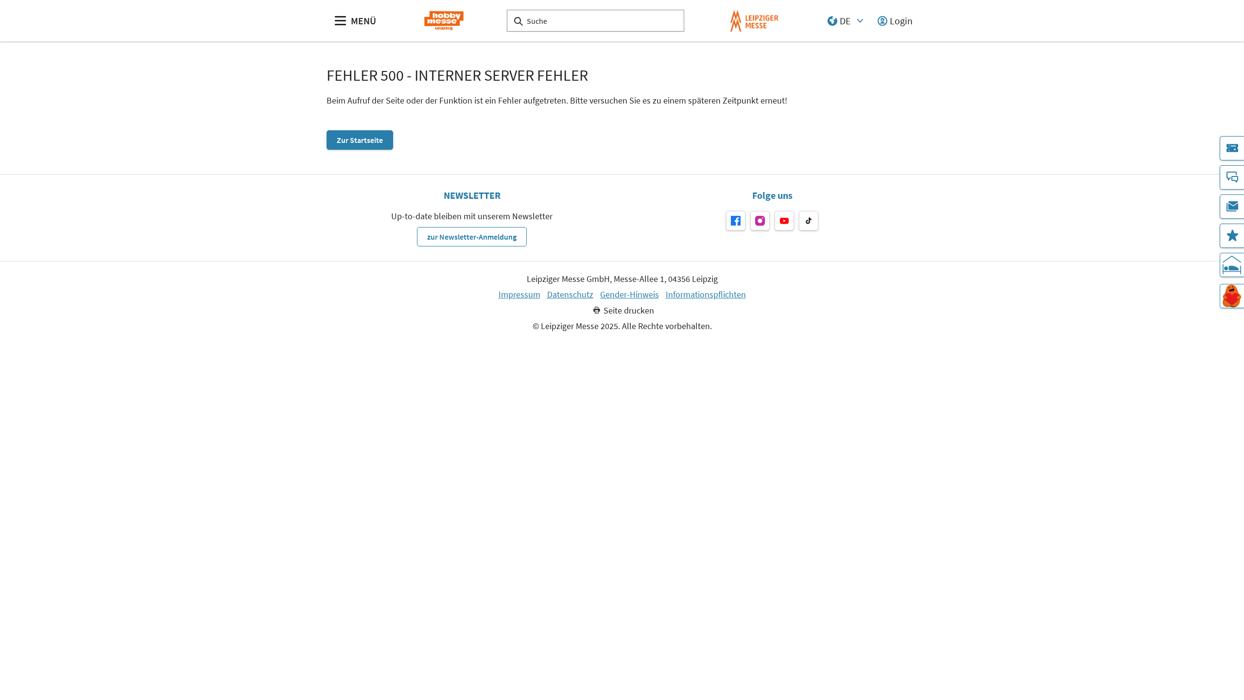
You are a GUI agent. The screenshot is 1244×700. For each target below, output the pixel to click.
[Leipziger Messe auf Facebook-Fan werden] (735, 220)
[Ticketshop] (1232, 148)
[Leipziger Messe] (754, 21)
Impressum (519, 294)
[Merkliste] (1232, 236)
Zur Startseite (360, 140)
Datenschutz (570, 294)
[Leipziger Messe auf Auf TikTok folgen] (808, 220)
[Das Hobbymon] (1232, 296)
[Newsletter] (1232, 206)
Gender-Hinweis (629, 294)
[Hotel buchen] (1232, 265)
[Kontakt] (1232, 177)
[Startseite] (444, 21)
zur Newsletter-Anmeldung (472, 237)
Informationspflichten (706, 294)
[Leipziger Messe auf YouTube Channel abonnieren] (784, 220)
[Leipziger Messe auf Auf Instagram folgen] (760, 220)
